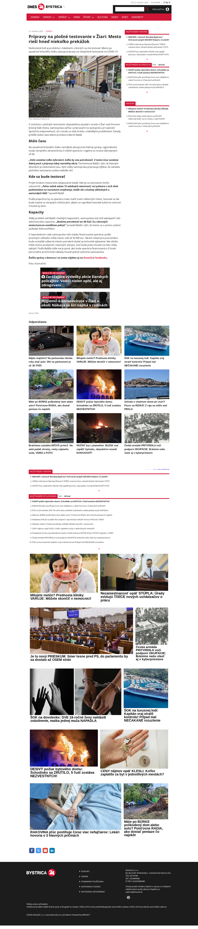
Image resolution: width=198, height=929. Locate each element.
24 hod (161, 64)
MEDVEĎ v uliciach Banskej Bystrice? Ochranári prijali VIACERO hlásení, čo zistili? (148, 38)
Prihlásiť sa (158, 9)
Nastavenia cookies (90, 886)
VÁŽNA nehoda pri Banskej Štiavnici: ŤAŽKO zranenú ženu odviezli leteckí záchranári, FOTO (148, 45)
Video (114, 17)
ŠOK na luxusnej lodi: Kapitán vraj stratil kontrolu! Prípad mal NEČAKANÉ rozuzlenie (68, 542)
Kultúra (102, 17)
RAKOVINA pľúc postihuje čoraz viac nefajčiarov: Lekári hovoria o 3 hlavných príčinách (148, 78)
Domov (35, 17)
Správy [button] (63, 17)
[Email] (45, 851)
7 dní (154, 64)
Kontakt (85, 871)
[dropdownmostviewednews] (147, 60)
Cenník (84, 876)
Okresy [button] (48, 17)
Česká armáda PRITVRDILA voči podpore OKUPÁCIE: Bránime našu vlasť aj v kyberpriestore (71, 537)
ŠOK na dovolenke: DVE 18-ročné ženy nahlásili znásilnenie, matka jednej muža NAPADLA (148, 86)
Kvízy (125, 17)
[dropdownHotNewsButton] (147, 131)
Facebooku (101, 257)
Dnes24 (87, 257)
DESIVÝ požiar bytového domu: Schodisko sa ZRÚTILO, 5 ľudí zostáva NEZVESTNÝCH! (148, 71)
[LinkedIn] (52, 851)
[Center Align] (147, 9)
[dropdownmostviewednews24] (147, 93)
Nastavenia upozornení (93, 891)
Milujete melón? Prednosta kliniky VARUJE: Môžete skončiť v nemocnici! (148, 110)
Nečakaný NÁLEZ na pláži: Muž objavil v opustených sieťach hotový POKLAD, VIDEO (68, 519)
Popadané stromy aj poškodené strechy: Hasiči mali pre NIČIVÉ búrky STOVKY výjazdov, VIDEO (72, 533)
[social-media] (128, 897)
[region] (64, 6)
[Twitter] (39, 851)
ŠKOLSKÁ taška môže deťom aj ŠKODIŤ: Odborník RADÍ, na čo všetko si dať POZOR (146, 117)
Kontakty (137, 17)
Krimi (77, 17)
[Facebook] (32, 851)
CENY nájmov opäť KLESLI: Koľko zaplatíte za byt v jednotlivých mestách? (63, 528)
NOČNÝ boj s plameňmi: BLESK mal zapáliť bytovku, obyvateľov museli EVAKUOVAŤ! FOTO (148, 53)
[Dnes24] (54, 6)
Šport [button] (87, 17)
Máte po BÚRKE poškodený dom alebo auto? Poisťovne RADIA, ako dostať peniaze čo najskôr (72, 515)
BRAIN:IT (86, 914)
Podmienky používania (92, 881)
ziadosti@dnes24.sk (134, 892)
